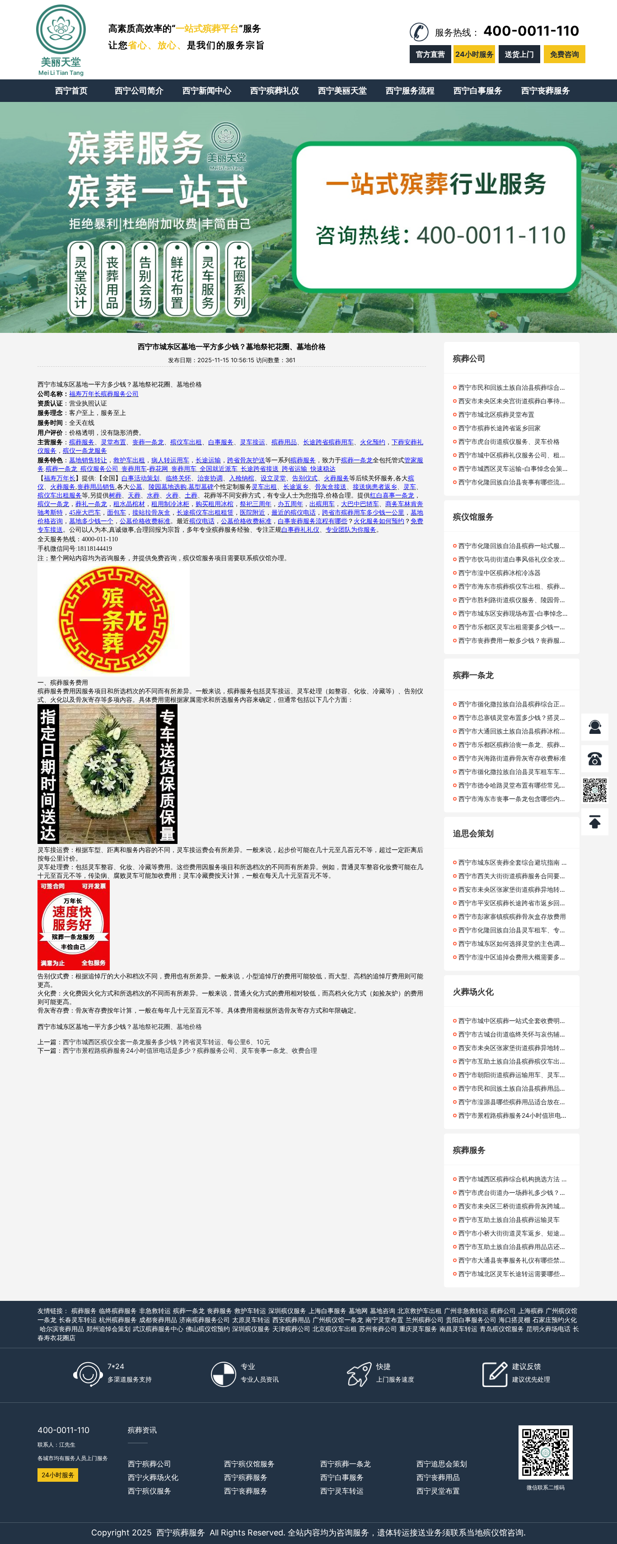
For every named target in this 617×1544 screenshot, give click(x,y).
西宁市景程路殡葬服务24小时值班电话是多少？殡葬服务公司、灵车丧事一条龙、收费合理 (190, 1050)
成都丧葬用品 (158, 1319)
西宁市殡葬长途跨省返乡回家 (499, 428)
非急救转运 (155, 1310)
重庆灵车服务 (418, 1328)
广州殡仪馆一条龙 (338, 1319)
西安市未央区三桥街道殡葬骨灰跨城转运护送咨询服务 (534, 1206)
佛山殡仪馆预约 (208, 1328)
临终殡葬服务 (118, 1310)
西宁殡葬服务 (180, 1532)
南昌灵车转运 (458, 1328)
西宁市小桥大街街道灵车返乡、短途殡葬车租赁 (524, 1233)
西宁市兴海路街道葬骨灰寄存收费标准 (512, 758)
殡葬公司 (503, 1310)
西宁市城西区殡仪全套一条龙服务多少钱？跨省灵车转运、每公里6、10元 (166, 1042)
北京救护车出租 (419, 1310)
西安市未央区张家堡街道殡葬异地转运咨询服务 (524, 889)
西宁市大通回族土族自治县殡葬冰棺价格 (515, 731)
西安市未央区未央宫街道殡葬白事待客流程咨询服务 (531, 401)
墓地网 (358, 1310)
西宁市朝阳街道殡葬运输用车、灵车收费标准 (521, 1074)
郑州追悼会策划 (108, 1328)
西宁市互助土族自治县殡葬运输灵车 (509, 1219)
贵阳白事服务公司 (471, 1319)
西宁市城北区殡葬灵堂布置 (496, 414)
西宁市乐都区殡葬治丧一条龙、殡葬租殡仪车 (521, 744)
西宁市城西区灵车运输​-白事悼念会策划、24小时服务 (533, 468)
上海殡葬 (530, 1310)
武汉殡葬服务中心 (158, 1328)
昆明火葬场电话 (548, 1328)
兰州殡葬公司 (425, 1319)
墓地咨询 (382, 1310)
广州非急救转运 (466, 1310)
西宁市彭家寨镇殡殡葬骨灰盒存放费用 (512, 916)
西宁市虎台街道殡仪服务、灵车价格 (509, 441)
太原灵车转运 (251, 1319)
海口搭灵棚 (514, 1319)
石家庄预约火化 (555, 1319)
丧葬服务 (219, 1310)
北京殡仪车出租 (335, 1328)
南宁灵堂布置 (384, 1319)
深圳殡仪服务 (287, 1310)
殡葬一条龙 (189, 1310)
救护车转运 (250, 1310)
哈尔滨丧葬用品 (62, 1328)
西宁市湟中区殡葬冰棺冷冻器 (499, 572)
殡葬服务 (84, 1310)
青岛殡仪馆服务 (502, 1328)
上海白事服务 (327, 1310)
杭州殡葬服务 (118, 1319)
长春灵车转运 (78, 1319)
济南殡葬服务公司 (204, 1319)
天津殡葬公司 (291, 1328)
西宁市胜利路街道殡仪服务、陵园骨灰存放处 (521, 600)
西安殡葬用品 (291, 1319)
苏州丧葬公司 (378, 1328)
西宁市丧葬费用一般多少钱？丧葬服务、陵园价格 (528, 640)
